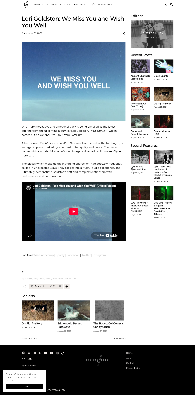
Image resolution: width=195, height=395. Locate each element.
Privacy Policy (133, 368)
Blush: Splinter (161, 76)
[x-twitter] (28, 353)
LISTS (67, 4)
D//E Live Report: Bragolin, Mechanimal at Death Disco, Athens (163, 208)
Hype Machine (29, 365)
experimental (27, 279)
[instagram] (34, 353)
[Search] (171, 4)
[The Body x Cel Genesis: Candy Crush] (109, 310)
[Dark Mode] (166, 4)
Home (129, 353)
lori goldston (39, 279)
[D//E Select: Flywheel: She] (140, 157)
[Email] (60, 286)
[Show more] (67, 286)
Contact (130, 363)
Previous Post (30, 338)
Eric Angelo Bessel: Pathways (70, 325)
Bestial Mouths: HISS (162, 132)
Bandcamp (46, 255)
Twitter (86, 255)
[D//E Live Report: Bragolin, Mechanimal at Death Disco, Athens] (163, 193)
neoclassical (58, 279)
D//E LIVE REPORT (100, 4)
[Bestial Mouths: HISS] (163, 121)
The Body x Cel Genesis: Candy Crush (108, 325)
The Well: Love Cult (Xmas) (138, 105)
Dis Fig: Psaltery (32, 323)
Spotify (60, 255)
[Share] (124, 33)
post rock (68, 279)
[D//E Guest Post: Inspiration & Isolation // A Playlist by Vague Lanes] (163, 157)
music (48, 279)
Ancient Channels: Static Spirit (140, 77)
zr (75, 279)
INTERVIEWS (54, 4)
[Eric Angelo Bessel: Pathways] (74, 310)
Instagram (99, 255)
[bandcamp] (51, 353)
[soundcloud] (30, 358)
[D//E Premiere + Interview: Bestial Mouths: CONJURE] (140, 193)
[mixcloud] (23, 358)
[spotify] (57, 353)
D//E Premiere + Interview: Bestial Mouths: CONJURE (140, 207)
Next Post (119, 338)
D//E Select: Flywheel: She (138, 168)
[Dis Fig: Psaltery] (38, 310)
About (129, 358)
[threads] (40, 353)
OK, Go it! (24, 386)
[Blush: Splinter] (163, 66)
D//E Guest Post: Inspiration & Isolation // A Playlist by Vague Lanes (163, 172)
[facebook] (23, 353)
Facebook (73, 255)
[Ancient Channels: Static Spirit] (140, 66)
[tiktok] (62, 353)
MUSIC (37, 4)
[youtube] (45, 353)
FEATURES (79, 4)
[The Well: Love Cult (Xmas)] (140, 94)
